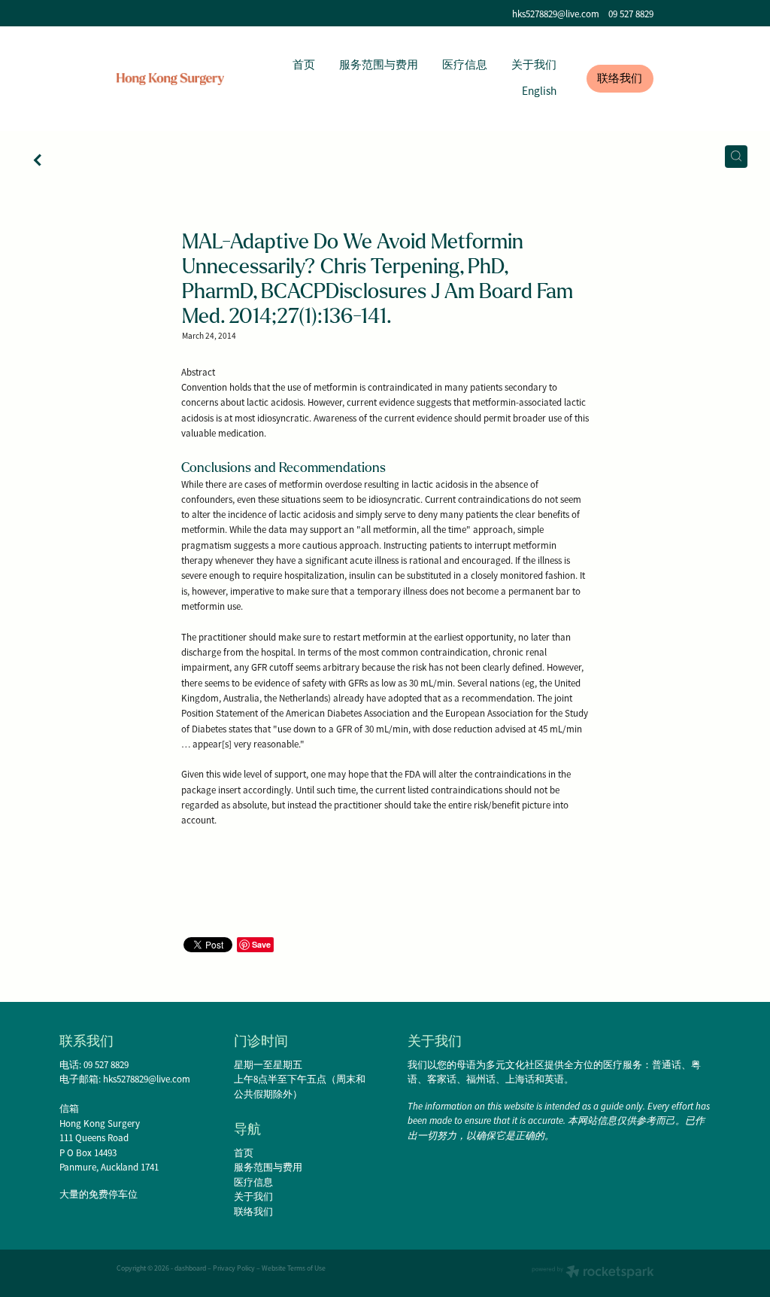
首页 (304, 64)
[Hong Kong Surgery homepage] (170, 79)
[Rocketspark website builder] (593, 1273)
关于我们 (533, 64)
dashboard (190, 1268)
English (539, 91)
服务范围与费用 (378, 64)
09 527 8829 (106, 1064)
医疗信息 (464, 64)
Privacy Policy (234, 1268)
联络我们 (619, 78)
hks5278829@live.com (555, 14)
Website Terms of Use (294, 1268)
